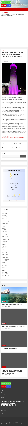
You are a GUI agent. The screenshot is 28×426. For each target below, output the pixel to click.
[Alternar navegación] (2, 9)
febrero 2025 (4, 236)
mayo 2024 (4, 246)
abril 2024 (4, 247)
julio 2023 (4, 262)
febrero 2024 (4, 251)
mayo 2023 (4, 265)
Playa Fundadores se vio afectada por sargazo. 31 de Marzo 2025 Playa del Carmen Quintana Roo (12, 371)
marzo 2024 (4, 249)
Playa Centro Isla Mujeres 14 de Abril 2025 (13, 326)
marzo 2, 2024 (5, 58)
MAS (2, 392)
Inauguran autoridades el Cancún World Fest (12, 143)
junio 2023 (4, 264)
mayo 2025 (4, 231)
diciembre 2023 (5, 254)
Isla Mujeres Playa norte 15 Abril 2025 (12, 304)
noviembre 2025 (5, 221)
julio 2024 (4, 242)
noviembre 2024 (5, 239)
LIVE (2, 390)
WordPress (23, 423)
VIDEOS (4, 285)
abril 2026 (4, 215)
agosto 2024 (4, 241)
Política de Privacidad (5, 413)
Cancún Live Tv (17, 422)
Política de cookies (5, 412)
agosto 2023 (4, 260)
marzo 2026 (4, 216)
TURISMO (3, 396)
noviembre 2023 (5, 256)
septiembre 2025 (5, 225)
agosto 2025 (4, 226)
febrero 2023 (4, 270)
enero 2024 (4, 252)
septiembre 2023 (5, 259)
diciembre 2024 (5, 238)
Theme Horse (9, 423)
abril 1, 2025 (4, 374)
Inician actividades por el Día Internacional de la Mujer (13, 137)
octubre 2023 (5, 257)
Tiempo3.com (16, 200)
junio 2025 (4, 229)
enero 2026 (4, 218)
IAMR (10, 58)
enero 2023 (4, 272)
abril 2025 (4, 233)
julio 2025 (4, 228)
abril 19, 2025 (4, 306)
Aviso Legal (3, 410)
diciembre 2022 (5, 273)
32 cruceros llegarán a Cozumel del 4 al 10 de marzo (13, 147)
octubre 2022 (5, 277)
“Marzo (7, 136)
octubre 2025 (5, 223)
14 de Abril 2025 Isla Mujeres (9, 348)
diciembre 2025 (5, 220)
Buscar (3, 153)
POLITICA (4, 50)
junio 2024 (4, 244)
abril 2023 (4, 267)
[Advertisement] (14, 31)
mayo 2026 (4, 213)
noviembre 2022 (5, 275)
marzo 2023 (4, 269)
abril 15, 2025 (4, 328)
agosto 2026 (4, 212)
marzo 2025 (4, 234)
